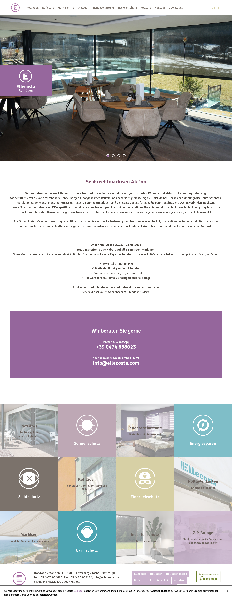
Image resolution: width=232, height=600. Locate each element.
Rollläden (32, 7)
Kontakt (160, 7)
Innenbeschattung (102, 7)
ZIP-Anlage (80, 7)
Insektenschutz (127, 7)
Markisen (63, 7)
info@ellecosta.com (116, 363)
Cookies (78, 590)
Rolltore (145, 7)
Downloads (175, 7)
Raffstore (48, 7)
